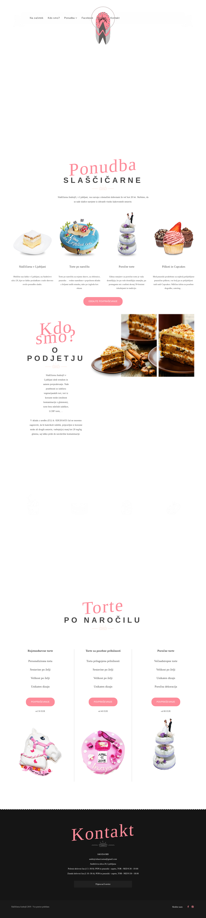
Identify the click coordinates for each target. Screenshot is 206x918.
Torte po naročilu (79, 266)
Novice (102, 18)
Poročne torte (126, 266)
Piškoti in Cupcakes (173, 266)
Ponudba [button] (69, 18)
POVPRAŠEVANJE (40, 702)
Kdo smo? (54, 18)
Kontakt (115, 18)
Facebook (87, 18)
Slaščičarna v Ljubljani (32, 266)
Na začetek (36, 18)
